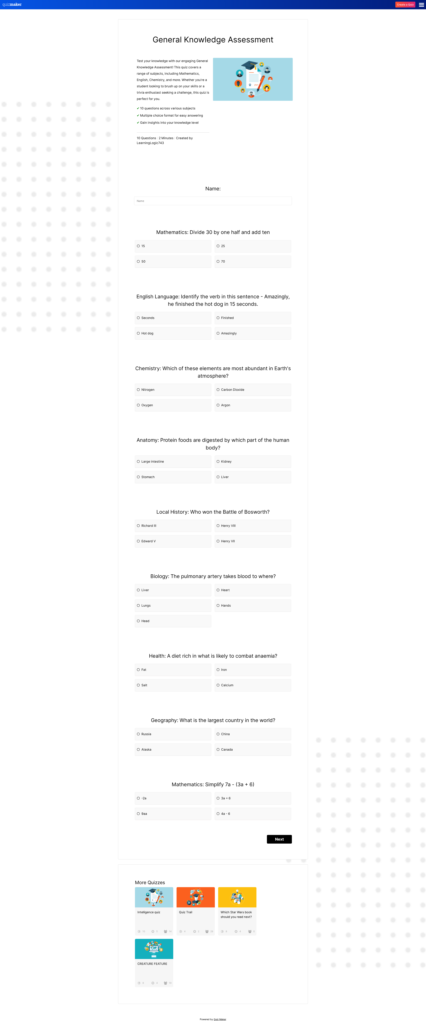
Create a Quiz (405, 4)
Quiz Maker (220, 1019)
